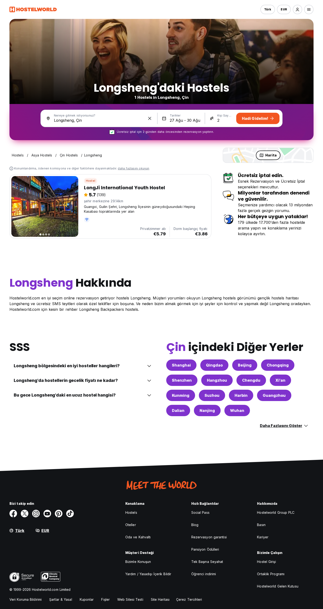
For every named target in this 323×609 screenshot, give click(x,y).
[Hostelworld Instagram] (36, 513)
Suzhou (212, 395)
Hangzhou (217, 380)
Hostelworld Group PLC (275, 512)
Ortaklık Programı (270, 574)
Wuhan (237, 410)
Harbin (241, 395)
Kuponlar (87, 599)
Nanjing (207, 410)
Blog (194, 525)
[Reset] (149, 118)
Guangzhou (274, 395)
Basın (261, 525)
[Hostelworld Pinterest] (58, 513)
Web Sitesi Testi (130, 599)
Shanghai (181, 365)
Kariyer (262, 537)
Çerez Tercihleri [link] (189, 599)
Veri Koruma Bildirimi (25, 599)
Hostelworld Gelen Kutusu (277, 586)
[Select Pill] (297, 9)
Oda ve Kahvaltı (138, 537)
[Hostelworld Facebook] (13, 513)
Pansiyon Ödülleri (205, 549)
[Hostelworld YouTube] (47, 513)
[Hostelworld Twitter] (24, 513)
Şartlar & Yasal (60, 599)
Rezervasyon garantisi (209, 537)
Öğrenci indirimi (203, 574)
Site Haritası (160, 599)
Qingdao (214, 365)
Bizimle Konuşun (138, 562)
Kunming (180, 395)
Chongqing (278, 365)
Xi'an (280, 380)
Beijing (245, 365)
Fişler (105, 599)
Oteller (130, 525)
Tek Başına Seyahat (207, 562)
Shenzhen (182, 380)
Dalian (178, 410)
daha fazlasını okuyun (133, 168)
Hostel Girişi (266, 562)
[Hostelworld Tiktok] (70, 513)
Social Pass (200, 512)
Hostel (90, 180)
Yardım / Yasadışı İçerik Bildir (148, 574)
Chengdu (251, 380)
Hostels (131, 512)
